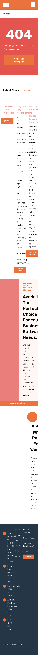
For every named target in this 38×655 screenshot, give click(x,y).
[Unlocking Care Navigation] (6, 99)
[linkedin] (29, 6)
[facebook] (26, 3)
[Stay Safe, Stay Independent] (19, 99)
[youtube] (29, 3)
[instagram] (26, 6)
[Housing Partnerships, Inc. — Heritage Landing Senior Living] (31, 99)
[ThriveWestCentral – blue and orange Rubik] (6, 13)
